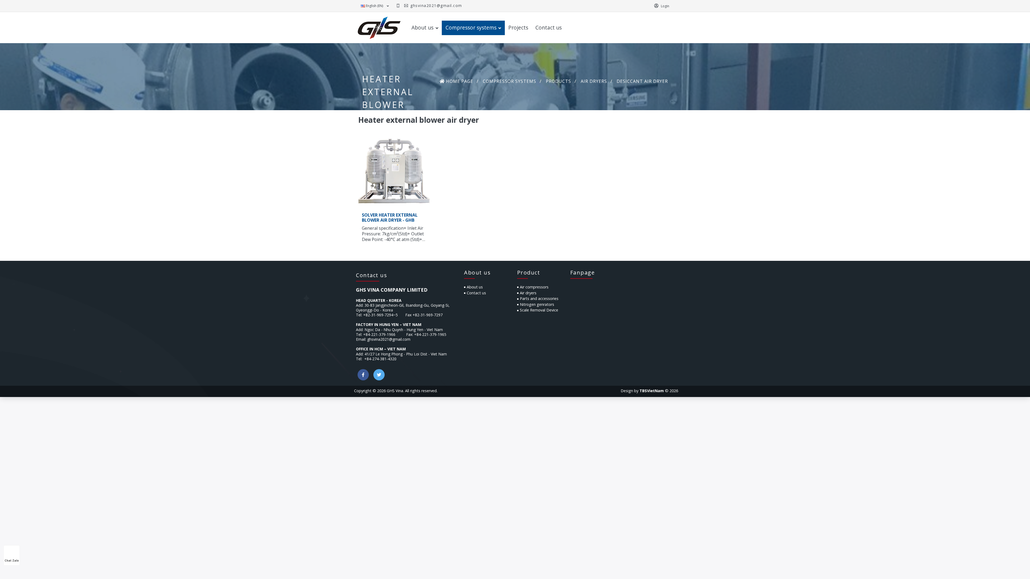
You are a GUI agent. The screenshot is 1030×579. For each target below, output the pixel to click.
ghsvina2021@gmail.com (435, 5)
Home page (459, 81)
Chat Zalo (12, 560)
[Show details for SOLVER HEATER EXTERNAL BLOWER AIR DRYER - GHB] (394, 171)
